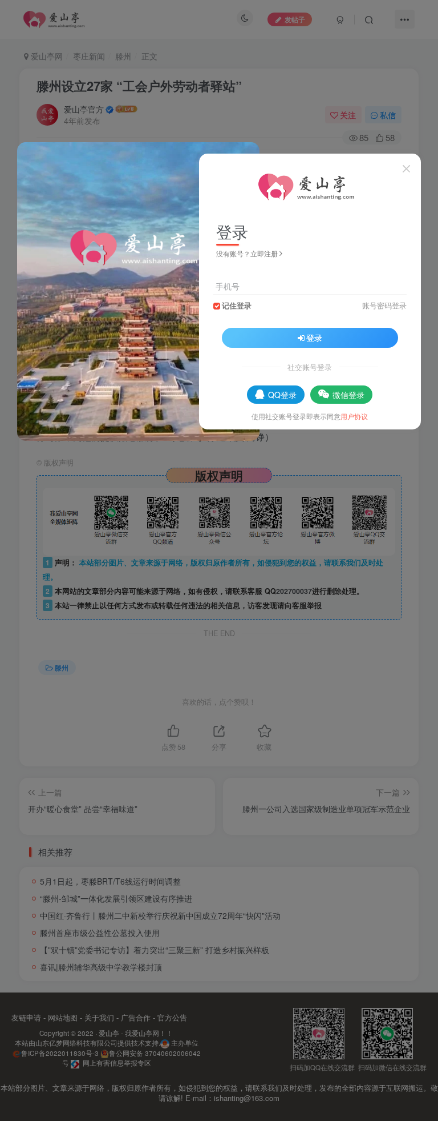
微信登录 (348, 394)
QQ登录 (282, 394)
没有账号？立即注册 (247, 253)
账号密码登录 (384, 305)
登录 (314, 337)
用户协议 (354, 416)
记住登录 (237, 305)
